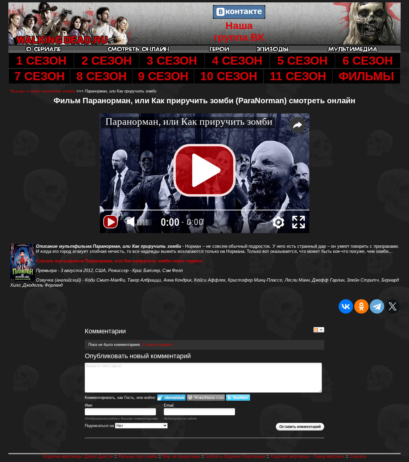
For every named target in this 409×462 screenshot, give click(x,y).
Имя (88, 405)
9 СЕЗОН (163, 76)
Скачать (357, 456)
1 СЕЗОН (41, 60)
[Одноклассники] (361, 306)
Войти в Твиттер (238, 397)
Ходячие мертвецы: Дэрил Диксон (78, 456)
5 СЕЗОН (302, 60)
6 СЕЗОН (368, 60)
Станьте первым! (157, 344)
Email (169, 405)
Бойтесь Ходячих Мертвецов (235, 456)
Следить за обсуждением (318, 329)
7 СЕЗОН (39, 76)
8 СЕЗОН (101, 76)
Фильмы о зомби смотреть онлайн (43, 91)
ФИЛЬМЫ (366, 76)
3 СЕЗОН (172, 60)
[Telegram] (377, 306)
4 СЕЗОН (237, 60)
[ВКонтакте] (346, 306)
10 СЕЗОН (228, 76)
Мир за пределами (181, 456)
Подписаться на (100, 425)
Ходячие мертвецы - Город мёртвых (307, 456)
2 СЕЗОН (106, 60)
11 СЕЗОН (298, 76)
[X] (392, 306)
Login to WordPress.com (206, 397)
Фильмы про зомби (137, 456)
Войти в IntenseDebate (171, 397)
